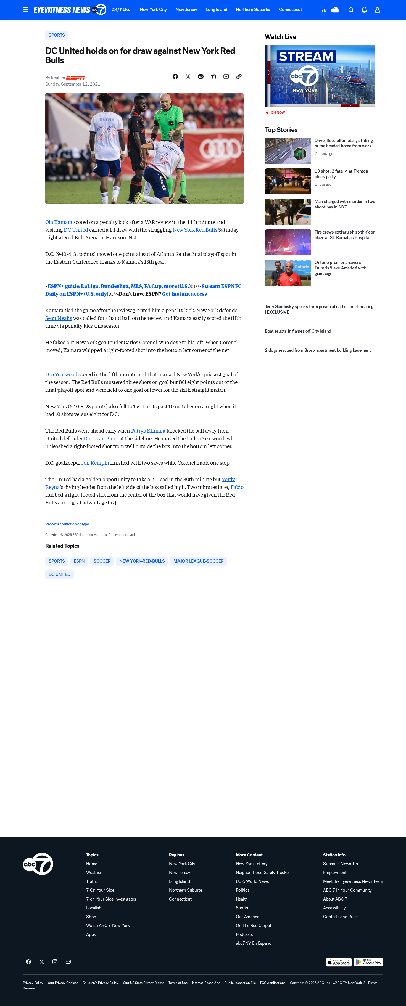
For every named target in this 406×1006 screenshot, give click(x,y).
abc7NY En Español (254, 943)
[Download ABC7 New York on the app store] (339, 962)
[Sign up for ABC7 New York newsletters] (68, 962)
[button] (25, 9)
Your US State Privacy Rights (143, 982)
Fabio (237, 486)
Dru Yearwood (61, 374)
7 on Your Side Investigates (111, 899)
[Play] (320, 76)
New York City (153, 9)
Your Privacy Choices (63, 982)
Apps (91, 934)
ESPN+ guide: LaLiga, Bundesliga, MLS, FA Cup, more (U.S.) (119, 285)
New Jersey (186, 9)
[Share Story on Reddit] (200, 76)
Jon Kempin (95, 462)
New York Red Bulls (195, 229)
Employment (334, 872)
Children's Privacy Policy (100, 982)
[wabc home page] (38, 864)
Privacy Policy (33, 982)
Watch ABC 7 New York (108, 925)
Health (242, 899)
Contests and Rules (340, 917)
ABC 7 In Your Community (347, 890)
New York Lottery (252, 864)
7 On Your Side (100, 890)
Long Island (216, 9)
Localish (93, 908)
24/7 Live (121, 9)
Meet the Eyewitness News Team (353, 881)
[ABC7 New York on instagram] (54, 962)
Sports (242, 908)
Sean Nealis (58, 317)
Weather (94, 872)
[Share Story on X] (188, 76)
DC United (76, 229)
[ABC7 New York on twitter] (41, 962)
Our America (247, 917)
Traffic (92, 881)
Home (91, 864)
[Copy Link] (239, 76)
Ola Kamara (58, 221)
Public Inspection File (240, 982)
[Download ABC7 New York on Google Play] (368, 962)
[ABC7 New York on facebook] (28, 962)
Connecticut (290, 9)
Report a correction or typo (67, 524)
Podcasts (244, 934)
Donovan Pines (101, 438)
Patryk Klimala (148, 430)
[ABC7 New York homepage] (70, 10)
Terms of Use (178, 982)
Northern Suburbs (253, 9)
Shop (91, 917)
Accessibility (334, 908)
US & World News (252, 881)
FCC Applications (273, 982)
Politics (242, 890)
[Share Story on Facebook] (175, 76)
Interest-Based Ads (206, 982)
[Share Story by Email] (226, 76)
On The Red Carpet (253, 925)
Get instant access (184, 293)
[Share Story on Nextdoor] (213, 76)
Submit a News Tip (340, 864)
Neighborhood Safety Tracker (263, 872)
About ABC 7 (335, 899)
